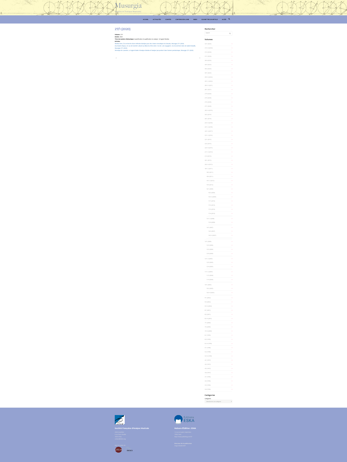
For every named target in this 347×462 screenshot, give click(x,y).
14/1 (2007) (209, 227)
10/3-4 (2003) (210, 292)
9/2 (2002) (208, 302)
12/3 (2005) (209, 262)
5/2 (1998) (208, 352)
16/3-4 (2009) (212, 197)
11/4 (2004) (209, 279)
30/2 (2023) (208, 69)
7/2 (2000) (208, 327)
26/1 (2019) (208, 118)
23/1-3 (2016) (209, 135)
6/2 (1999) (208, 339)
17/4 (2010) (211, 213)
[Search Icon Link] (229, 19)
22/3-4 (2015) (209, 148)
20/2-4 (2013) (209, 164)
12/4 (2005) (209, 266)
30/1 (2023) (208, 73)
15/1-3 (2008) (210, 218)
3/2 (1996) (208, 381)
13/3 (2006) (209, 249)
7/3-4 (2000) (208, 331)
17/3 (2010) (211, 209)
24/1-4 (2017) (209, 131)
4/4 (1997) (208, 372)
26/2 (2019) (208, 114)
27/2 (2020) (208, 102)
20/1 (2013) (208, 160)
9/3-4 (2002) (208, 306)
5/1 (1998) (208, 347)
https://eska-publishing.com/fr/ (183, 436)
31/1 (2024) (208, 56)
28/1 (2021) (208, 89)
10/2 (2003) (209, 288)
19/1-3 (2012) (210, 180)
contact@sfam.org (120, 439)
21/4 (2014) (208, 156)
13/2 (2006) (209, 245)
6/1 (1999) (208, 335)
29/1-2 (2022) (209, 81)
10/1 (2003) (208, 285)
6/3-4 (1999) (208, 343)
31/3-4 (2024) (209, 48)
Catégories (208, 398)
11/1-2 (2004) (209, 272)
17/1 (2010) (211, 201)
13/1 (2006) (208, 241)
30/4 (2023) (208, 60)
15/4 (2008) (211, 222)
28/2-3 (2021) (209, 85)
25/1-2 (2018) (209, 127)
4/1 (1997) (208, 360)
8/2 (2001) (208, 314)
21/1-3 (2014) (209, 152)
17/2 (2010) (211, 205)
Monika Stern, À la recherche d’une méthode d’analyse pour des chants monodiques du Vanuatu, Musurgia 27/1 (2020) (149, 43)
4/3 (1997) (208, 368)
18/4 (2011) (209, 176)
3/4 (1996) (208, 389)
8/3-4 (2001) (208, 318)
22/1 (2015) (208, 139)
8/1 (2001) (208, 310)
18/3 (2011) (209, 172)
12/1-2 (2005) (209, 258)
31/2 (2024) (208, 52)
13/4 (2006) (209, 253)
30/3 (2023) (208, 64)
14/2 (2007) (211, 231)
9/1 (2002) (208, 298)
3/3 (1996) (208, 385)
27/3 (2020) (208, 98)
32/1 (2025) (208, 44)
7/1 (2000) (208, 323)
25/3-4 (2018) (209, 123)
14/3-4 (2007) (212, 235)
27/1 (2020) (208, 106)
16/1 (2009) (209, 189)
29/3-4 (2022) (209, 77)
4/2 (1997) (208, 364)
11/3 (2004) (209, 275)
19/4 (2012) (209, 185)
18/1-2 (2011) (209, 168)
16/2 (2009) (211, 192)
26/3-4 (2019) (209, 110)
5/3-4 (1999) (208, 356)
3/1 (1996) (208, 377)
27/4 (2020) (208, 94)
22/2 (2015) (208, 143)
